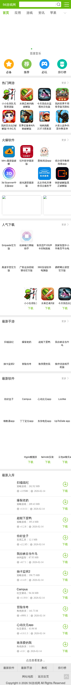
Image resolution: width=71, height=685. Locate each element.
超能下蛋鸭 (44, 341)
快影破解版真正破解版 (62, 184)
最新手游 (26, 668)
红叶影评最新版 (27, 162)
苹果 (53, 12)
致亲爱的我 (44, 363)
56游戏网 (9, 4)
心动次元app (44, 399)
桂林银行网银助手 (27, 247)
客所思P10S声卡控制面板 (44, 247)
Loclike (62, 399)
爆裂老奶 (26, 341)
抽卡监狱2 (9, 363)
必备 (9, 71)
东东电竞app (44, 420)
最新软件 (8, 668)
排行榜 (62, 71)
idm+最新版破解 (9, 162)
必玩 (44, 71)
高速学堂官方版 (9, 268)
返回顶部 (66, 676)
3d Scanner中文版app (9, 184)
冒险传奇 (26, 363)
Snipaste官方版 (9, 247)
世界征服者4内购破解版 (27, 127)
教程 (44, 668)
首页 (6, 12)
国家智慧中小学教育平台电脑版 (62, 247)
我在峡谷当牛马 (62, 343)
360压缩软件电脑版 (44, 268)
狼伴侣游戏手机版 (62, 365)
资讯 (41, 12)
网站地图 (27, 676)
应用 (18, 12)
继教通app (9, 420)
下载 (65, 491)
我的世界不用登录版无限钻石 (62, 105)
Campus (26, 399)
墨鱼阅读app (44, 160)
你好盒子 (9, 399)
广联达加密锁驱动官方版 (27, 268)
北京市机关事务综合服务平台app (44, 184)
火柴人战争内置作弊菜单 (62, 127)
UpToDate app (62, 420)
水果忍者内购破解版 (27, 105)
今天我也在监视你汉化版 (44, 105)
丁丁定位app (27, 420)
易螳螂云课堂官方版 (62, 268)
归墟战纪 (9, 341)
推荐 (26, 71)
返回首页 (43, 676)
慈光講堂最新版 (27, 184)
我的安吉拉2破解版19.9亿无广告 (9, 127)
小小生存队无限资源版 (9, 105)
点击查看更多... (35, 660)
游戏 (29, 12)
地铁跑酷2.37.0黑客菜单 (44, 127)
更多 (64, 82)
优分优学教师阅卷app (62, 162)
